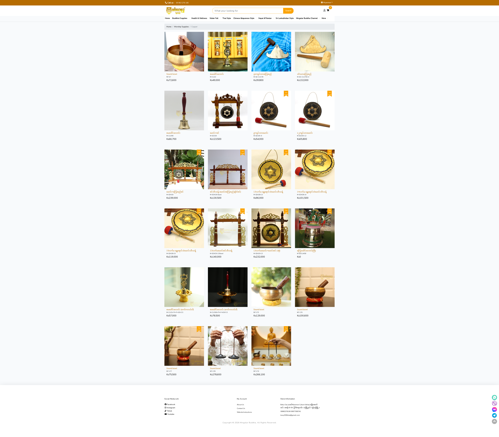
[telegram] (494, 415)
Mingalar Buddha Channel (307, 18)
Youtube (170, 414)
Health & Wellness (199, 18)
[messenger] (494, 409)
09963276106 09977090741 (290, 411)
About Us (240, 405)
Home (167, 18)
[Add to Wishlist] (184, 45)
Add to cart (190, 45)
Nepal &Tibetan (265, 18)
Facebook (170, 404)
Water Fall (214, 18)
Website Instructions (244, 412)
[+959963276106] (494, 403)
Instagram (170, 407)
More (324, 18)
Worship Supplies (181, 26)
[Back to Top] (494, 421)
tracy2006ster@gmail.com (290, 415)
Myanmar (327, 2)
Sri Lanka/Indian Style (285, 18)
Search (288, 10)
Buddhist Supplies (179, 18)
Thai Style (226, 18)
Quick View (178, 45)
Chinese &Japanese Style (243, 18)
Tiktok (169, 411)
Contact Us (241, 408)
